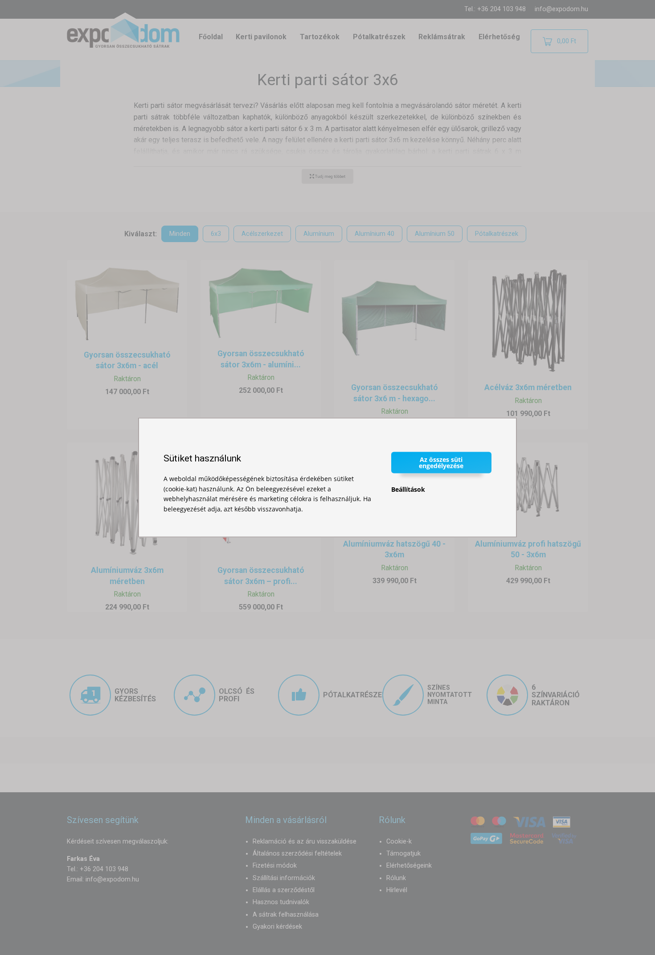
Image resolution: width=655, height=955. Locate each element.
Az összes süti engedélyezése (441, 462)
